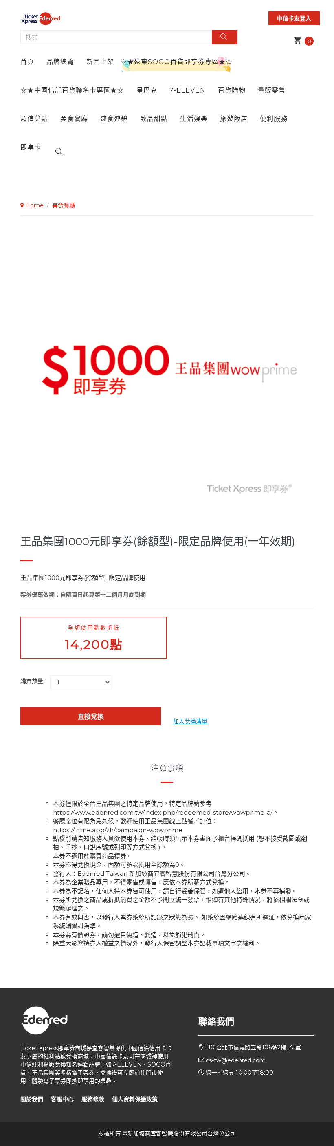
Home (34, 205)
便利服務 (274, 119)
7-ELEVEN (187, 90)
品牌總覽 (60, 62)
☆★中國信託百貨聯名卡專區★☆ (72, 90)
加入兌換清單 (190, 721)
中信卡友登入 (294, 18)
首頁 (27, 62)
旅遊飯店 (234, 119)
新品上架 (100, 62)
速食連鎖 (114, 119)
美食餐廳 (74, 119)
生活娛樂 (194, 119)
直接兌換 (91, 717)
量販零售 (272, 90)
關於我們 (31, 1099)
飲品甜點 (154, 119)
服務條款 (92, 1099)
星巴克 (146, 90)
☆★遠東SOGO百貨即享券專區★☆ (176, 62)
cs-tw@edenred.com (236, 1060)
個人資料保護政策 (135, 1099)
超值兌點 (34, 119)
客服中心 (62, 1099)
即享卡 (30, 147)
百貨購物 (232, 90)
